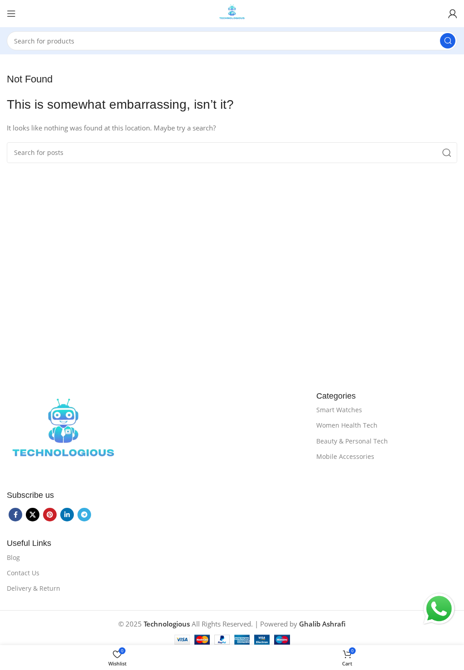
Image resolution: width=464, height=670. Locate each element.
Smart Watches (339, 409)
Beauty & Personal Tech (352, 441)
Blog (13, 557)
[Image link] (63, 433)
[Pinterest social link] (50, 514)
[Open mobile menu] (11, 14)
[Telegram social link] (84, 514)
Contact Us (23, 573)
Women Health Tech (346, 425)
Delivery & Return (33, 588)
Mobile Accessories (345, 456)
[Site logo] (232, 12)
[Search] (447, 40)
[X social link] (32, 514)
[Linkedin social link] (67, 514)
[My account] (453, 14)
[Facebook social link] (15, 514)
